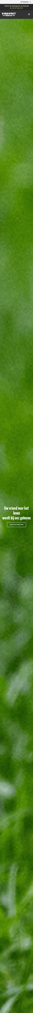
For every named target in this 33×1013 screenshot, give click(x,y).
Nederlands (25, 2)
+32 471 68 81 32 (17, 8)
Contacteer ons (16, 524)
